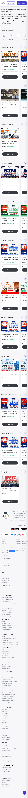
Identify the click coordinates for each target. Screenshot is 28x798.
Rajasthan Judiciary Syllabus (7, 698)
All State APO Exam (6, 590)
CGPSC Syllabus (5, 726)
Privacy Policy (5, 786)
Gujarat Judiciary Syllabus (7, 683)
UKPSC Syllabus (5, 711)
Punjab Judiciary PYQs (6, 760)
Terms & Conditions (6, 780)
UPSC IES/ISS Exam (6, 580)
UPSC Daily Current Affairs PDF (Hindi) (10, 644)
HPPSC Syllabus (5, 717)
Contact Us (4, 789)
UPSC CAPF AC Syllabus (7, 627)
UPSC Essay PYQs (5, 745)
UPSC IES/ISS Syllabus (6, 629)
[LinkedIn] (15, 535)
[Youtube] (20, 535)
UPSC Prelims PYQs (6, 750)
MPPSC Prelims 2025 (6, 767)
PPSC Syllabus (5, 722)
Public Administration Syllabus (8, 657)
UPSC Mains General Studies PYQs (9, 748)
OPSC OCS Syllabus (6, 737)
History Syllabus (5, 655)
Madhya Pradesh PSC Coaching (8, 604)
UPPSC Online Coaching (7, 597)
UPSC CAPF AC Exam (6, 578)
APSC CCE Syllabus (6, 739)
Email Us (4, 788)
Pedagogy (4, 782)
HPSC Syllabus (5, 728)
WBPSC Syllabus (5, 735)
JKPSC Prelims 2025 (6, 769)
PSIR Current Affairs (6, 640)
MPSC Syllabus (5, 713)
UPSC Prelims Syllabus (6, 621)
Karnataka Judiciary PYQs (7, 761)
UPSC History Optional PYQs (8, 746)
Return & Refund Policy (6, 784)
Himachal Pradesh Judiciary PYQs (9, 758)
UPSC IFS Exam (5, 582)
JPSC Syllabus (4, 732)
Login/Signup (22, 3)
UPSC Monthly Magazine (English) (9, 638)
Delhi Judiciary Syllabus (6, 685)
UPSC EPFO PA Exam (6, 576)
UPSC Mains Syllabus (6, 623)
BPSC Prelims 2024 (6, 775)
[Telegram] (18, 535)
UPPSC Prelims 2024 (6, 773)
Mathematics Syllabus (6, 666)
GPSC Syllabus (5, 718)
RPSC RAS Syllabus (5, 733)
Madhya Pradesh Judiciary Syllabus (9, 694)
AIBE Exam (4, 591)
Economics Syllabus (6, 668)
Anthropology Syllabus (6, 661)
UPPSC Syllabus (5, 709)
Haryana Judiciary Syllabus (7, 692)
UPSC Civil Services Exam (7, 575)
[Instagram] (23, 535)
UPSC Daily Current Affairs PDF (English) (10, 642)
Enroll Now (10, 77)
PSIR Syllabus (4, 649)
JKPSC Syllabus (5, 720)
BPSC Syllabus (5, 715)
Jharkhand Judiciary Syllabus (8, 696)
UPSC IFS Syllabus (5, 631)
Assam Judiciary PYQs (6, 756)
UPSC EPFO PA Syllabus (7, 625)
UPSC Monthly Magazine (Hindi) (8, 636)
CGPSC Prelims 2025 (6, 771)
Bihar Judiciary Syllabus (7, 679)
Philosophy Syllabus (6, 664)
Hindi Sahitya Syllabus (6, 662)
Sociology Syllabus (5, 651)
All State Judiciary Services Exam (8, 588)
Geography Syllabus (6, 653)
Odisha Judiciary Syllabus (7, 702)
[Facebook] (12, 535)
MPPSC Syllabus (5, 730)
